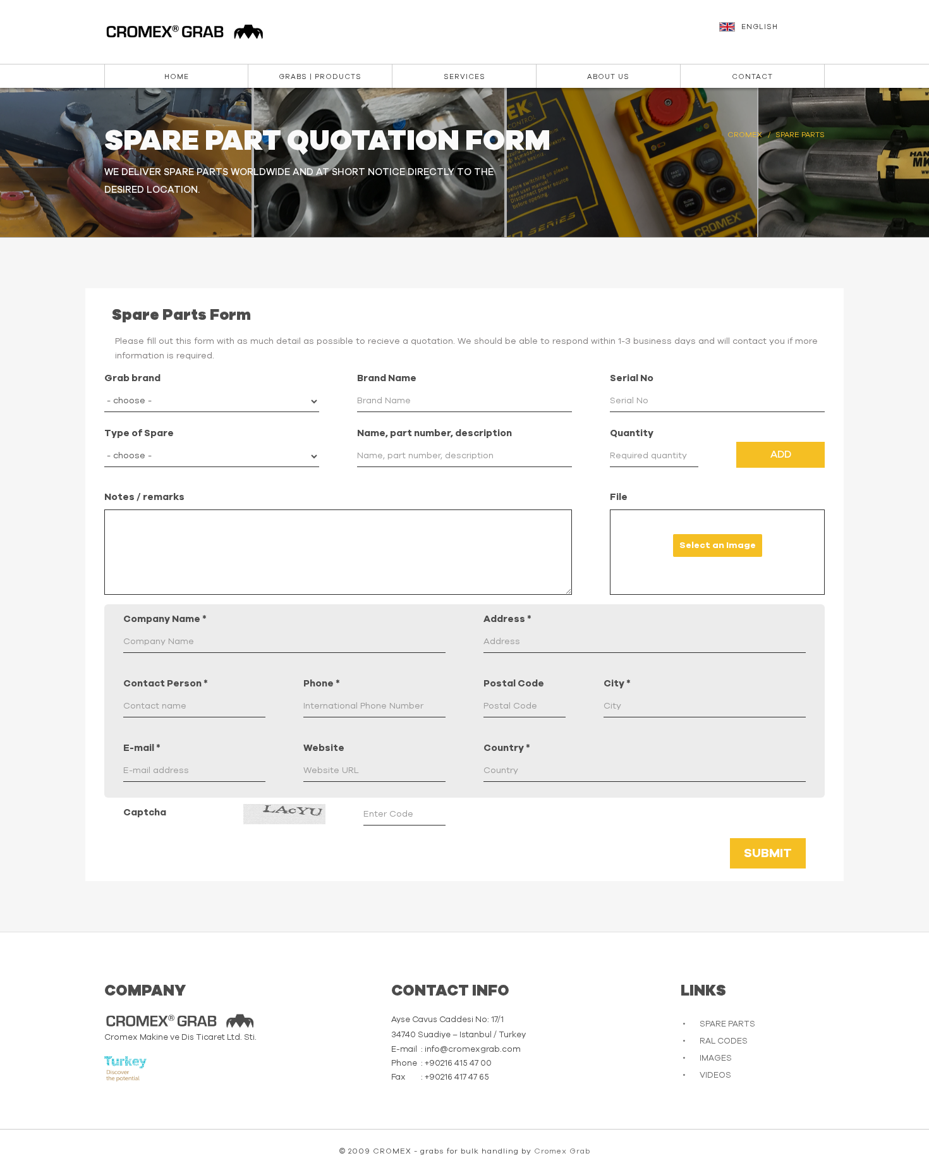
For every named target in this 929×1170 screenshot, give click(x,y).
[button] (773, 32)
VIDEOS (715, 1075)
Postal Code (513, 683)
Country (506, 748)
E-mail (142, 748)
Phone (321, 683)
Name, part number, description (434, 433)
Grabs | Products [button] (320, 76)
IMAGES (716, 1058)
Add (780, 454)
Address (507, 619)
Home (176, 76)
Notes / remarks (144, 497)
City (617, 683)
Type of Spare (139, 433)
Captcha (144, 812)
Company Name (165, 619)
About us (608, 76)
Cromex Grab (562, 1151)
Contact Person (165, 683)
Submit (768, 853)
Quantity (631, 433)
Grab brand (132, 378)
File (619, 497)
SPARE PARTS (727, 1024)
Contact (752, 76)
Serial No (631, 378)
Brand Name (386, 378)
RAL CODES (724, 1041)
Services (464, 76)
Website (323, 748)
